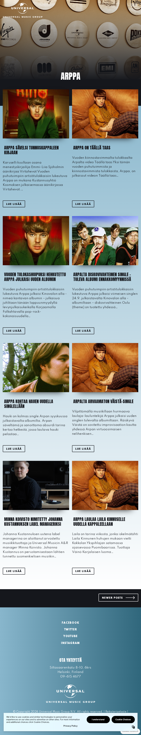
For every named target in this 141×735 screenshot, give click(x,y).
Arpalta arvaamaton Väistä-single (103, 401)
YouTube (70, 636)
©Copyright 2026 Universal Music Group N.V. (44, 711)
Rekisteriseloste (115, 711)
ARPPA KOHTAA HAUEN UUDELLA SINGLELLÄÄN (28, 404)
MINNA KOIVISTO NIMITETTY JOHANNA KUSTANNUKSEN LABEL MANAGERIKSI (33, 521)
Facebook (70, 623)
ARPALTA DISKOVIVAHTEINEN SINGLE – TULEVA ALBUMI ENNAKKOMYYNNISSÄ (102, 277)
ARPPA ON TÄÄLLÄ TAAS (91, 147)
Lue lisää (14, 204)
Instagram (70, 643)
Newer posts (112, 598)
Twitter (70, 629)
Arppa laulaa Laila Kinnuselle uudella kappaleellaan (99, 521)
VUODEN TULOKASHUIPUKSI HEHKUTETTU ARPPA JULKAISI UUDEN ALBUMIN (35, 277)
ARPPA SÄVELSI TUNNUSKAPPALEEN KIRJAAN (31, 150)
